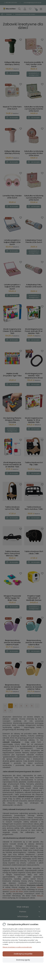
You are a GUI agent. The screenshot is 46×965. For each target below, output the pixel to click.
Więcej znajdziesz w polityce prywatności (17, 947)
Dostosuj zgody (23, 960)
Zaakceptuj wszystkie (23, 953)
